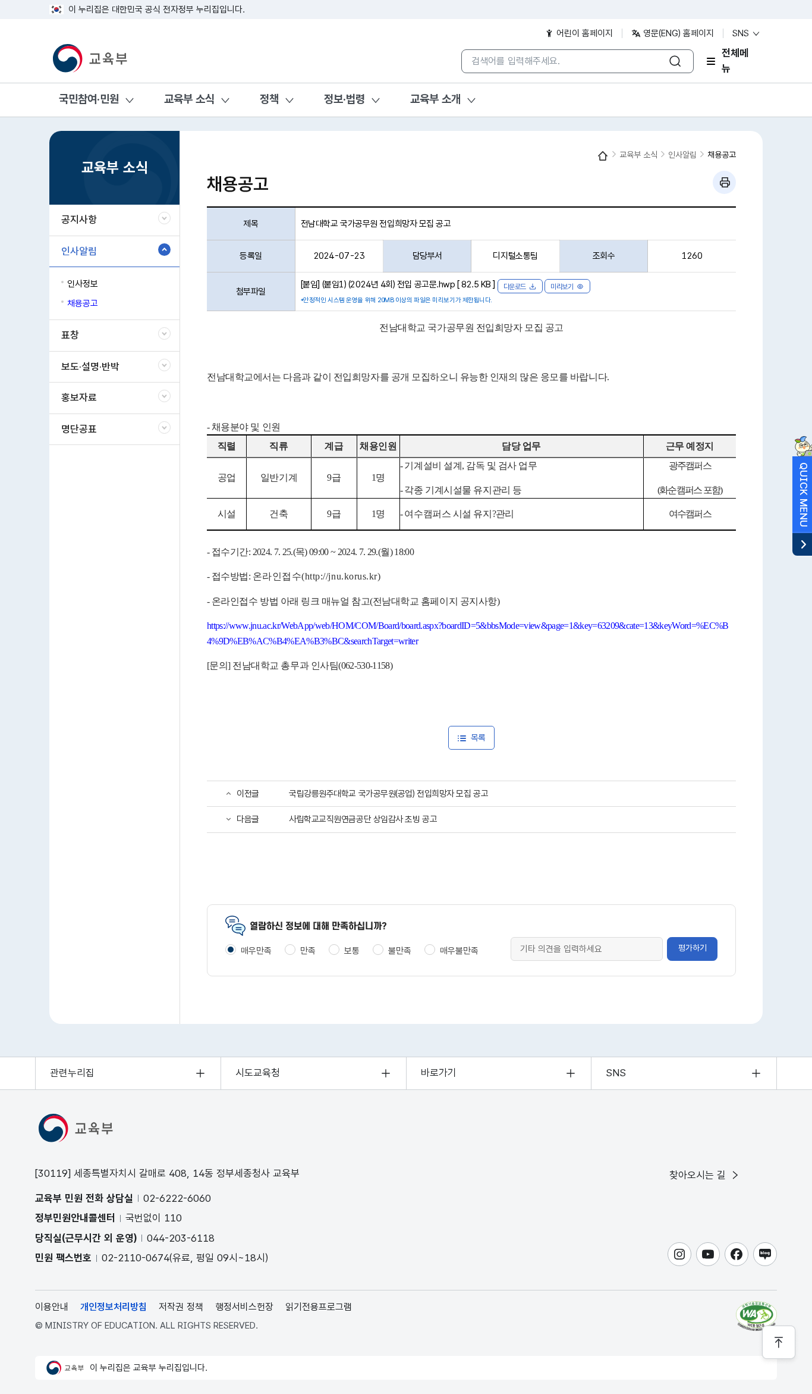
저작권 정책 (181, 1306)
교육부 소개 (435, 99)
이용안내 (51, 1306)
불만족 (399, 950)
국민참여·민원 (89, 99)
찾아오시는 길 (699, 1175)
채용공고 (721, 154)
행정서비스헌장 (244, 1306)
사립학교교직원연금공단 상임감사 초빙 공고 (363, 819)
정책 (269, 99)
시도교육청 (257, 1073)
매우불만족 (459, 950)
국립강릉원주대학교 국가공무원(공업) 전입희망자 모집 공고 (388, 793)
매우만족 (256, 950)
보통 (352, 950)
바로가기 (439, 1073)
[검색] (675, 61)
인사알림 (682, 154)
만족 (308, 950)
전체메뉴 (735, 61)
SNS (741, 33)
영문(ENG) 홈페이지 (677, 33)
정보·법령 (344, 99)
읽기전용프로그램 (318, 1306)
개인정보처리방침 (113, 1306)
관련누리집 (72, 1073)
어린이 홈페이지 (583, 33)
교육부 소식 (189, 99)
